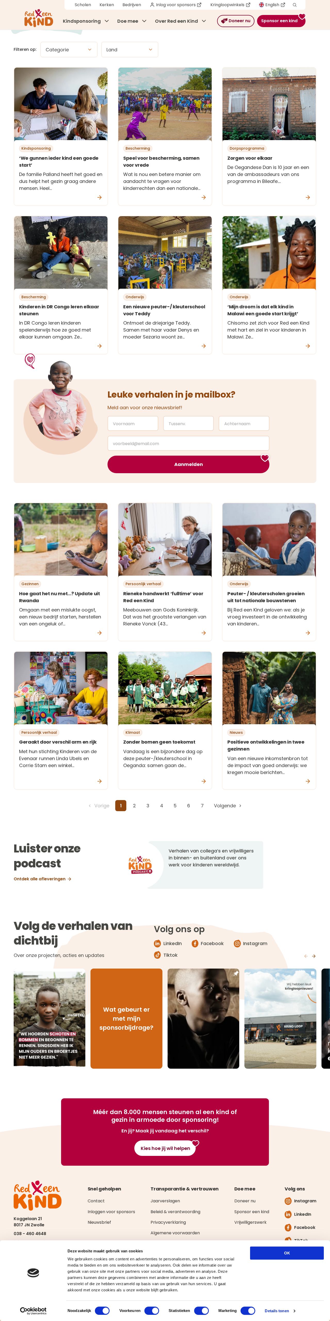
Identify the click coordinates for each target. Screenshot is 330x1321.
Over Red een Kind (176, 21)
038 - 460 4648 (30, 1234)
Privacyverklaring (168, 1222)
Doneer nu (244, 1201)
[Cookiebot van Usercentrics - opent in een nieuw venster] (33, 1311)
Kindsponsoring (82, 21)
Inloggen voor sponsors (111, 1212)
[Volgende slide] (313, 956)
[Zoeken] (295, 5)
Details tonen (277, 1311)
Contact (96, 1201)
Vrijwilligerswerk (250, 1222)
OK (287, 1253)
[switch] (151, 1311)
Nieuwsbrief (99, 1222)
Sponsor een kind (251, 1212)
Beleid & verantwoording (175, 1212)
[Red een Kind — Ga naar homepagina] (38, 18)
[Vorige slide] (306, 956)
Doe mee (127, 21)
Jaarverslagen (165, 1201)
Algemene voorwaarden (175, 1233)
